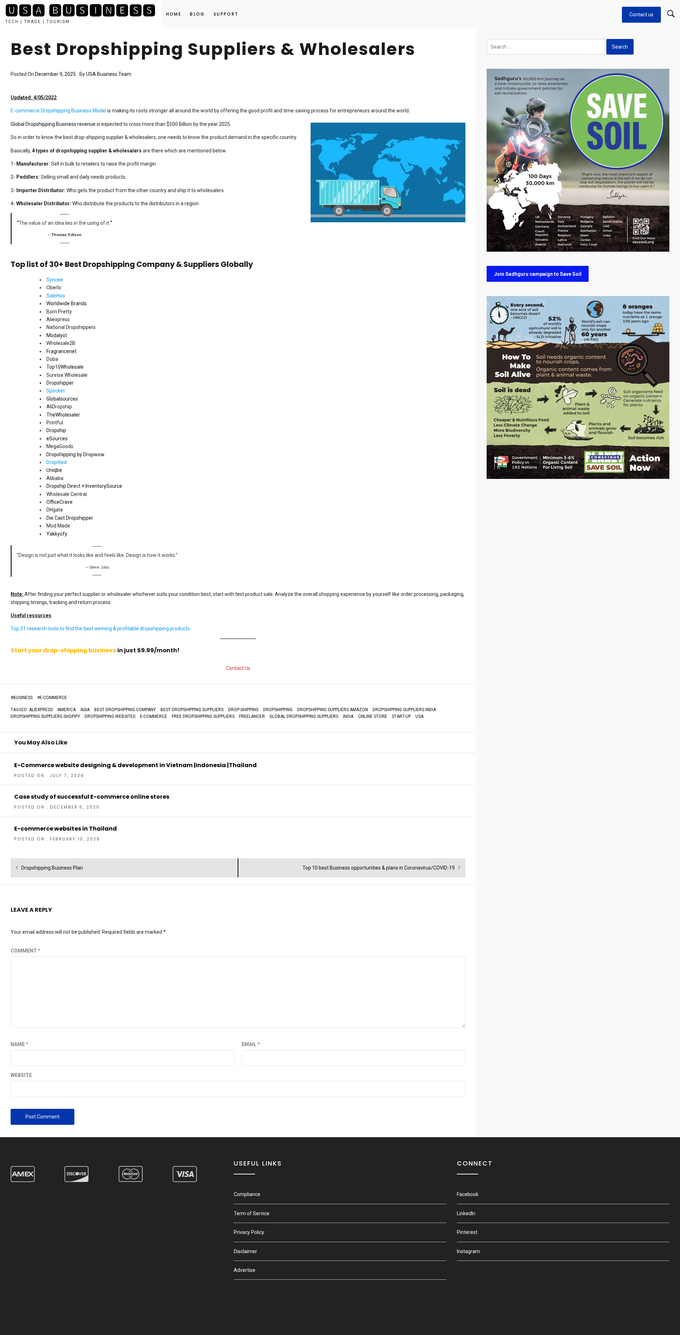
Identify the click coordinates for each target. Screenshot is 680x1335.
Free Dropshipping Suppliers (203, 716)
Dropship (56, 430)
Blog (197, 14)
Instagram (468, 1251)
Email (251, 1044)
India (348, 716)
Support (226, 14)
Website (21, 1075)
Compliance (247, 1194)
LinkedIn (466, 1213)
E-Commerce (153, 716)
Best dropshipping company (125, 709)
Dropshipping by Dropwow (75, 454)
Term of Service (252, 1213)
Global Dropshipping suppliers (304, 716)
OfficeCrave (59, 502)
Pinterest (467, 1232)
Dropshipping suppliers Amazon (332, 709)
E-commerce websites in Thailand (65, 829)
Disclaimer (245, 1251)
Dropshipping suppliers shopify (45, 716)
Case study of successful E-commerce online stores (91, 797)
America (66, 709)
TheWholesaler (63, 415)
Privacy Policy (249, 1232)
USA (419, 716)
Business (23, 697)
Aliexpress (41, 709)
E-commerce (53, 697)
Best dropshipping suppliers (191, 709)
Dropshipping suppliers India (404, 709)
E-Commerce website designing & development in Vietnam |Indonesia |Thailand (135, 765)
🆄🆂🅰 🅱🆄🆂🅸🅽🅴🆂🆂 (80, 11)
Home (174, 14)
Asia (85, 709)
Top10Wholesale (65, 367)
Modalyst (56, 335)
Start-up (401, 716)
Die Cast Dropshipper (69, 518)
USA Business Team (108, 74)
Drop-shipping (243, 709)
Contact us (641, 14)
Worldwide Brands (66, 303)
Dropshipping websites (110, 716)
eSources (57, 438)
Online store (372, 716)
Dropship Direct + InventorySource (84, 486)
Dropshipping (278, 709)
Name (19, 1044)
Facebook (467, 1194)
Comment (25, 951)
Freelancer (252, 716)
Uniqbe (54, 470)
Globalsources (62, 399)
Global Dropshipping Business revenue (53, 124)
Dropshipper (60, 383)
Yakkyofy (56, 534)
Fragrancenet (61, 351)
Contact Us (238, 668)
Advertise (244, 1270)
